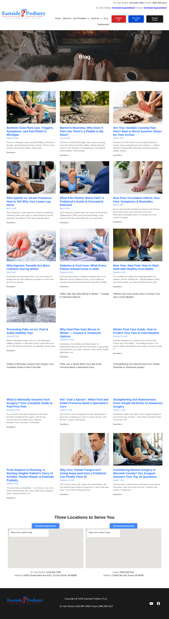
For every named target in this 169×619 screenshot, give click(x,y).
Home (58, 18)
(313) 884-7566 (136, 3)
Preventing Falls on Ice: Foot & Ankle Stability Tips (27, 331)
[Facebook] (158, 603)
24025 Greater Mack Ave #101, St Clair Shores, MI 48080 (50, 575)
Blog (106, 18)
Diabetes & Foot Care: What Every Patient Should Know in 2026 (83, 267)
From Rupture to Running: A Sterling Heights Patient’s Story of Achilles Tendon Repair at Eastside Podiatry (30, 475)
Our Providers (79, 18)
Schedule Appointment (155, 8)
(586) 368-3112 (159, 3)
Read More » (11, 152)
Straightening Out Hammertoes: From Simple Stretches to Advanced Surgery (137, 403)
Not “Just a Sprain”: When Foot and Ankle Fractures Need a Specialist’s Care (84, 403)
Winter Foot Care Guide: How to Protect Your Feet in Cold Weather (136, 331)
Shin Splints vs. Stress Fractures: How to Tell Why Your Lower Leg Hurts (29, 201)
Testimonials (103, 24)
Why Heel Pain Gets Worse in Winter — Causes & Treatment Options (80, 333)
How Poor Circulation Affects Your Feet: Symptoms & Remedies (136, 199)
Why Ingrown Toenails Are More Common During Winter (28, 267)
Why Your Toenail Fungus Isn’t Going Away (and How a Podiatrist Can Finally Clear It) (83, 473)
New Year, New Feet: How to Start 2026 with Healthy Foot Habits (136, 267)
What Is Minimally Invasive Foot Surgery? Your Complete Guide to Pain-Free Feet (30, 403)
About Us (67, 18)
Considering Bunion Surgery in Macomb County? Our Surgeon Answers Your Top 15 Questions (135, 473)
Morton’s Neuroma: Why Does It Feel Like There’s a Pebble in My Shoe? (81, 131)
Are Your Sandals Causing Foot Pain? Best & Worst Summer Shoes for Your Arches (137, 131)
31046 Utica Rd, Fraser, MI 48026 (128, 575)
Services (95, 18)
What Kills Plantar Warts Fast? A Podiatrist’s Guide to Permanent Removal (82, 201)
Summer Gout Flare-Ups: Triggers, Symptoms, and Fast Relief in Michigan (30, 131)
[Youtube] (151, 603)
